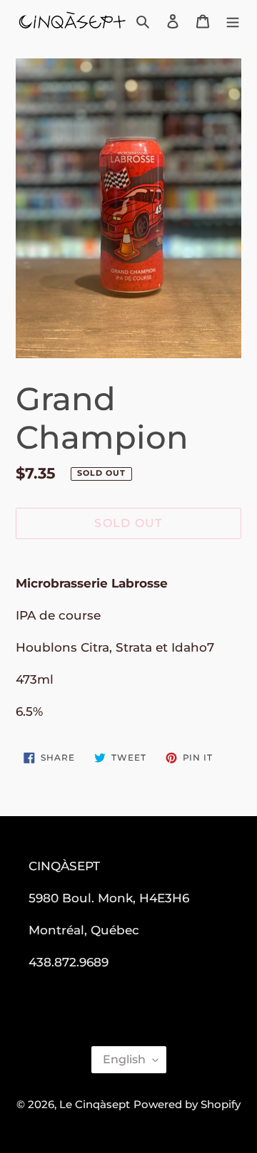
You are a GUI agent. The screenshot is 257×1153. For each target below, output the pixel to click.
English (124, 1059)
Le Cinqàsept (94, 1104)
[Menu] (233, 21)
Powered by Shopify (187, 1104)
